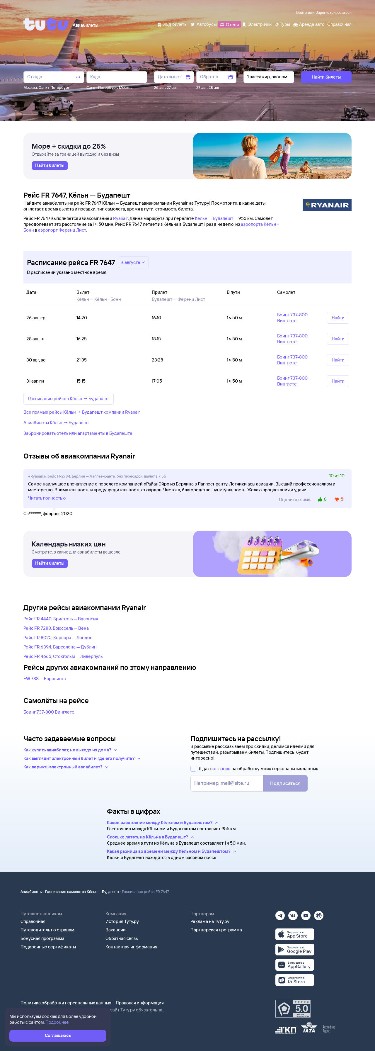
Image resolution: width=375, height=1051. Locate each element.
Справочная (33, 921)
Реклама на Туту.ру (209, 921)
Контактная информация (131, 947)
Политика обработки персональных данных (66, 1003)
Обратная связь (121, 938)
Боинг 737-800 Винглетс (48, 712)
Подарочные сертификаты (48, 947)
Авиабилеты (31, 891)
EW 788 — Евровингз (44, 678)
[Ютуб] (306, 913)
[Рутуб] (318, 913)
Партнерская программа (216, 930)
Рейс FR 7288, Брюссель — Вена (56, 628)
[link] (50, 165)
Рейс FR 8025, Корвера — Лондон (58, 637)
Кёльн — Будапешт (214, 218)
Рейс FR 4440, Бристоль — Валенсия (60, 619)
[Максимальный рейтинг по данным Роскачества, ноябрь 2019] (293, 1009)
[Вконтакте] (293, 913)
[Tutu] (46, 24)
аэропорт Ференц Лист (62, 230)
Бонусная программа (42, 938)
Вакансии (115, 930)
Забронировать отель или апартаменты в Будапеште (77, 433)
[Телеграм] (280, 913)
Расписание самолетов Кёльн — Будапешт (82, 891)
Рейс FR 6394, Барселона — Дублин (60, 647)
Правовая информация (140, 1003)
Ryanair (120, 218)
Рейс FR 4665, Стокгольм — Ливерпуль (63, 656)
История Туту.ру (122, 921)
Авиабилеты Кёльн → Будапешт (56, 422)
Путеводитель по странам (47, 930)
